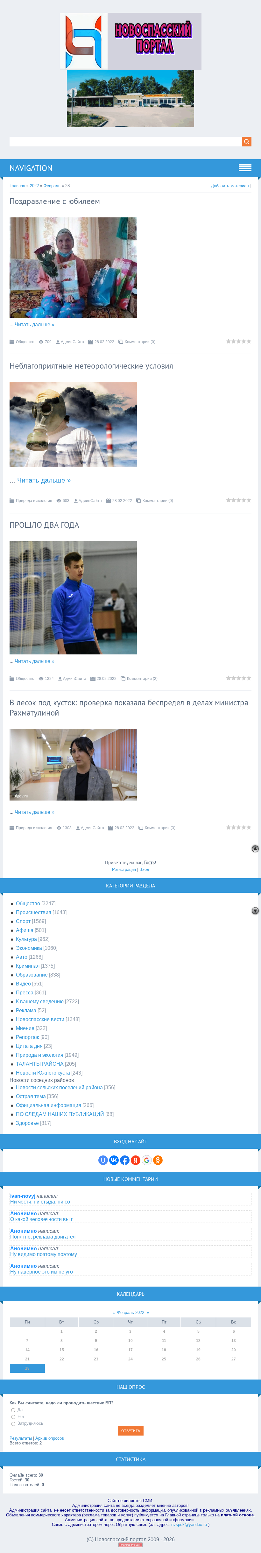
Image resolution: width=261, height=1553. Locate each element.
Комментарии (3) (160, 828)
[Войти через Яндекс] (135, 1160)
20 (233, 1350)
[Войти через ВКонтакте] (114, 1160)
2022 (34, 185)
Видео (23, 983)
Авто (21, 957)
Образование (32, 975)
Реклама (26, 1010)
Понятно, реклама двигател (42, 1236)
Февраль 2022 (130, 1312)
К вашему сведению (40, 1001)
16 (96, 1350)
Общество (25, 342)
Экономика (29, 948)
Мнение (25, 1028)
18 (164, 1350)
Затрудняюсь (30, 1423)
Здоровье (27, 1123)
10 (130, 1340)
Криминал (27, 966)
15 (62, 1350)
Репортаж (27, 1037)
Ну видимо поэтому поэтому (43, 1254)
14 (27, 1350)
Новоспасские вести (40, 1019)
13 (233, 1340)
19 (198, 1350)
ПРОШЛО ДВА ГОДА (44, 525)
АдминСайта (72, 342)
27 (233, 1359)
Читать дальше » (34, 324)
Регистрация (124, 869)
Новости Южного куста (43, 1073)
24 (130, 1359)
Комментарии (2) (142, 678)
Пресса (24, 992)
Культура (26, 939)
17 (130, 1350)
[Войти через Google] (147, 1160)
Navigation (31, 168)
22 (62, 1359)
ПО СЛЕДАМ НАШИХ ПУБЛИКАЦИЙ (60, 1114)
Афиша (24, 930)
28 (27, 1368)
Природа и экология (34, 500)
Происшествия (33, 912)
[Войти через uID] (103, 1160)
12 (198, 1340)
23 (96, 1359)
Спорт (23, 921)
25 (164, 1359)
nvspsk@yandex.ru (189, 1524)
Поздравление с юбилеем (55, 201)
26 (198, 1359)
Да (20, 1409)
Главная (17, 185)
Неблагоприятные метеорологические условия (91, 366)
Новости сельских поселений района (59, 1087)
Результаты (21, 1438)
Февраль (52, 185)
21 (27, 1359)
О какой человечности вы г (41, 1219)
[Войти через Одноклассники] (158, 1160)
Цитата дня (29, 1046)
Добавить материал (230, 185)
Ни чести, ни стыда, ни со (40, 1201)
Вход (144, 869)
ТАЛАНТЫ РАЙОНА (40, 1064)
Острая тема (31, 1096)
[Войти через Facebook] (125, 1160)
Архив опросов (49, 1438)
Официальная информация (48, 1105)
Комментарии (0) (140, 342)
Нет (21, 1416)
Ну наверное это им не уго (41, 1271)
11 (164, 1340)
